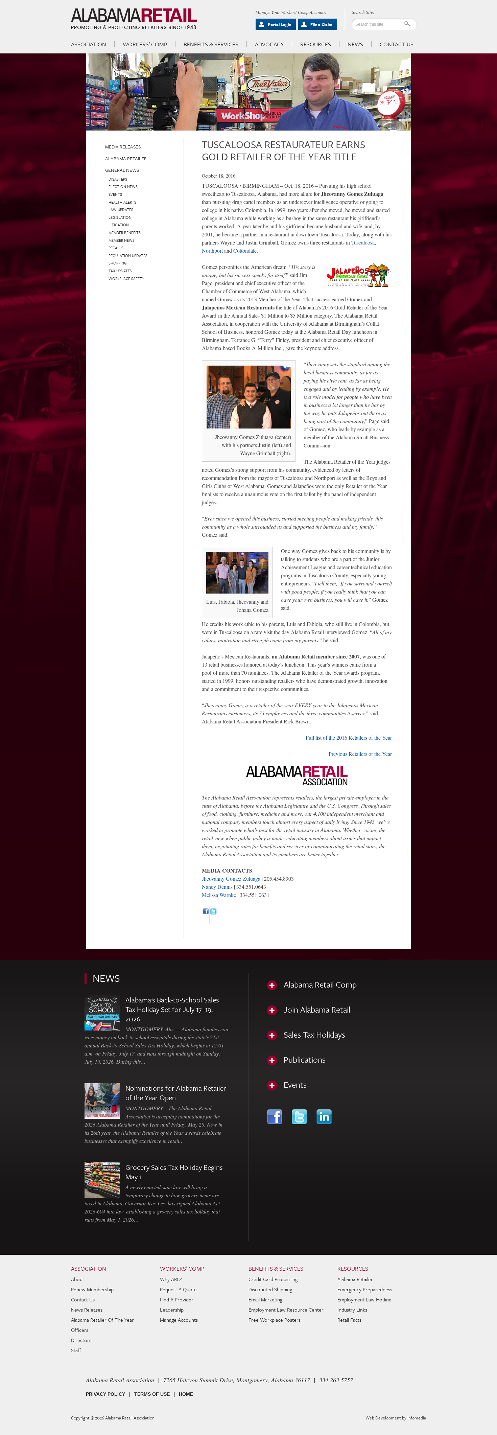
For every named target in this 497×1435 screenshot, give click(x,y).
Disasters (118, 179)
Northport (212, 250)
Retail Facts (349, 1319)
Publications (305, 1059)
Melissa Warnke (219, 894)
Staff (76, 1350)
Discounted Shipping (270, 1289)
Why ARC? (171, 1279)
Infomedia (416, 1417)
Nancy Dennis (217, 886)
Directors (81, 1340)
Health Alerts (122, 202)
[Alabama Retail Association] (134, 19)
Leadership (172, 1309)
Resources (315, 44)
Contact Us (396, 44)
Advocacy (269, 44)
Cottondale (245, 250)
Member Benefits (125, 232)
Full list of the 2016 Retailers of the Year (349, 737)
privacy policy (105, 1394)
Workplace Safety (126, 278)
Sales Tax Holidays (314, 1034)
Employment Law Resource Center (286, 1309)
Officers (79, 1330)
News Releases (86, 1309)
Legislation (120, 217)
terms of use (152, 1394)
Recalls (116, 248)
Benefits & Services (211, 44)
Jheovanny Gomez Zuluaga (231, 878)
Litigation (119, 225)
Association (88, 44)
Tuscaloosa (363, 242)
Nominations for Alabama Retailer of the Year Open (175, 1093)
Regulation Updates (128, 255)
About (77, 1279)
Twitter (300, 1116)
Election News (123, 186)
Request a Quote (178, 1289)
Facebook (275, 1116)
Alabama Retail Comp (320, 984)
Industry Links (352, 1309)
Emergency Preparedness (364, 1289)
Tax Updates (120, 271)
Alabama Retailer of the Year (102, 1319)
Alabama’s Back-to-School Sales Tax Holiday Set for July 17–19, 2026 (172, 1009)
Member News (122, 240)
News (355, 44)
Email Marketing (265, 1299)
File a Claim (321, 24)
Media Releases (123, 146)
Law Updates (121, 209)
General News (122, 169)
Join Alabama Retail (317, 1009)
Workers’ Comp (145, 44)
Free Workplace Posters (275, 1319)
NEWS (106, 978)
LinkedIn (324, 1116)
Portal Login (279, 24)
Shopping (118, 263)
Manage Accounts (179, 1319)
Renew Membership (92, 1289)
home (186, 1394)
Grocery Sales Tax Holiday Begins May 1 (174, 1172)
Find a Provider (176, 1299)
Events (115, 194)
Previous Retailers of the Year (360, 753)
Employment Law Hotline (364, 1299)
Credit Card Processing (273, 1279)
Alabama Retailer (126, 158)
